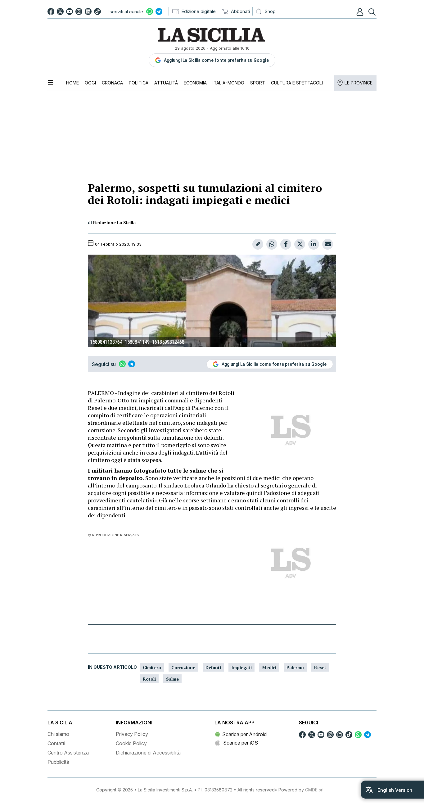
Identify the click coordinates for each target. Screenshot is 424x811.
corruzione (183, 667)
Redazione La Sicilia (114, 222)
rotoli (149, 679)
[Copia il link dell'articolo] (257, 244)
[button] (360, 11)
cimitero (152, 667)
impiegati (241, 667)
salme (172, 679)
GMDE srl (314, 789)
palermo (295, 667)
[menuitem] (72, 82)
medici (269, 667)
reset (320, 667)
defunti (213, 667)
